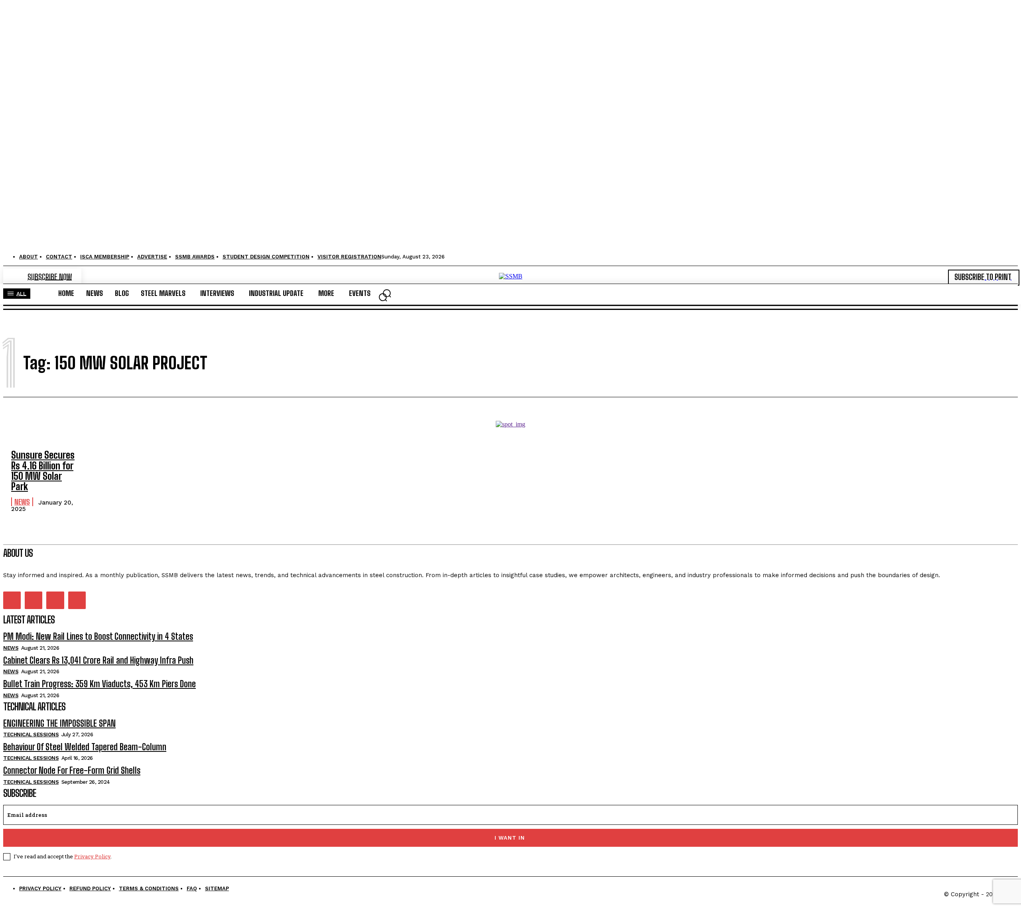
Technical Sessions (31, 734)
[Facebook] (12, 600)
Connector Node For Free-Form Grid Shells (71, 770)
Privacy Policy (92, 856)
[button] (382, 297)
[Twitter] (55, 600)
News (22, 501)
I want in (510, 838)
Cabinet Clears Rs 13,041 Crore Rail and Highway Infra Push (98, 660)
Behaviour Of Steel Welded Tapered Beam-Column (84, 746)
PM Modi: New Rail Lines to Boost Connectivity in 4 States (98, 636)
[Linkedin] (33, 600)
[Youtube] (77, 600)
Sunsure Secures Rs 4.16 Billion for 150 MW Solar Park (43, 470)
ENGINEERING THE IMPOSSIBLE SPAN (59, 723)
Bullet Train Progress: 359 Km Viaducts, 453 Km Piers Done (99, 683)
